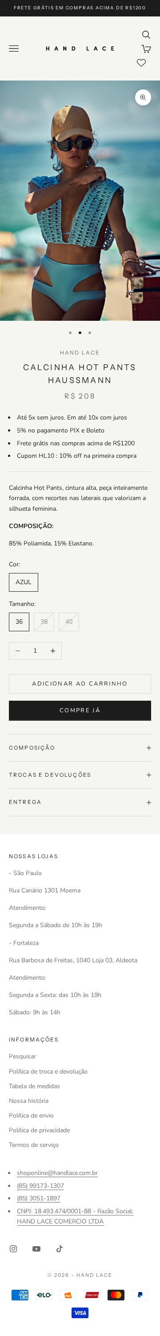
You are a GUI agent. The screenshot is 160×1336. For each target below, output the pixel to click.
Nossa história (28, 1101)
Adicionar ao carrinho (80, 684)
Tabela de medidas (34, 1086)
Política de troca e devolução (48, 1071)
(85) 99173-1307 (40, 1186)
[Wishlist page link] (141, 62)
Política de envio (31, 1115)
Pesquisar (22, 1056)
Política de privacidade (39, 1130)
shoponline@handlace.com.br (57, 1173)
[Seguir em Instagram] (13, 1248)
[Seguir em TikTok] (59, 1248)
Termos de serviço (34, 1145)
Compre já (80, 710)
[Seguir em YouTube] (36, 1248)
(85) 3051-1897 (38, 1198)
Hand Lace (80, 352)
